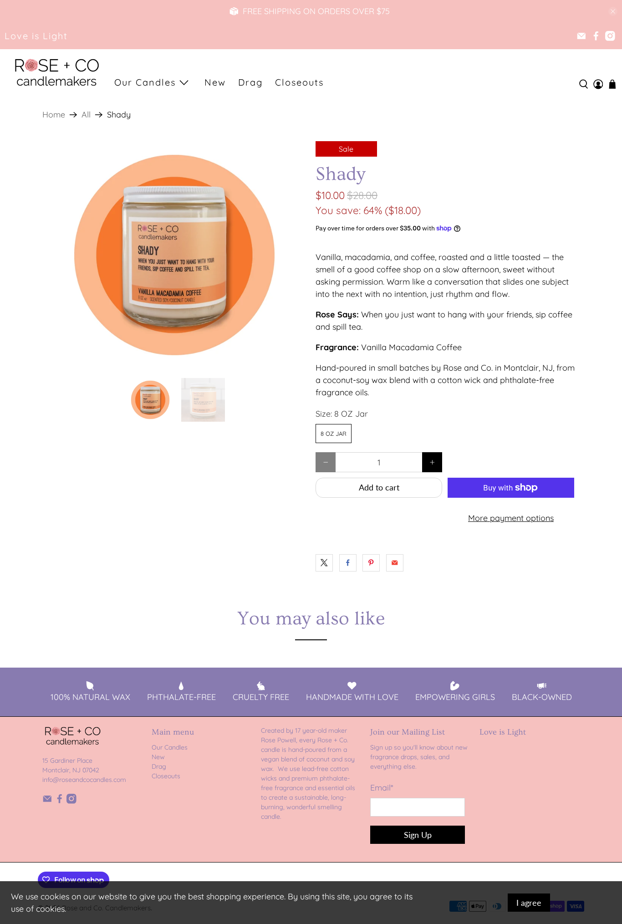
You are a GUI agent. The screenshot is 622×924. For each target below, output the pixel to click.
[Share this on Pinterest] (371, 563)
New (215, 82)
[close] (612, 11)
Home (53, 115)
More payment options (511, 518)
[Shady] (174, 255)
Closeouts (299, 82)
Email (381, 787)
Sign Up (418, 835)
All (86, 115)
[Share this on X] (324, 563)
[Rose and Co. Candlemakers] (56, 73)
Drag (250, 82)
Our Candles (145, 82)
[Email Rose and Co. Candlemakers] (581, 36)
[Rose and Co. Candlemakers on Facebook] (596, 36)
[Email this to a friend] (394, 563)
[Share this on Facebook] (348, 563)
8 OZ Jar (334, 433)
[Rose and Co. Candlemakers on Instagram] (610, 36)
